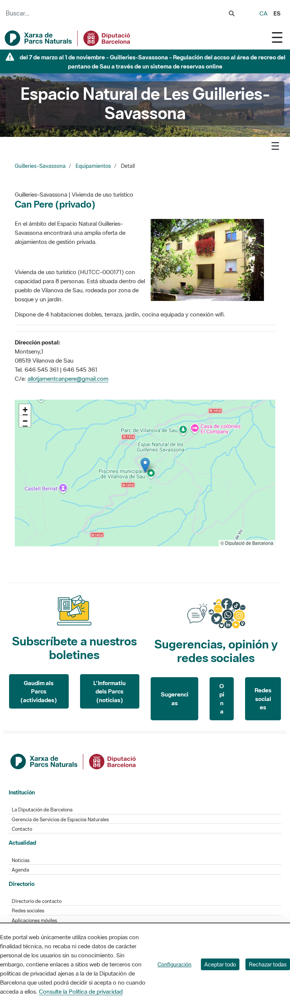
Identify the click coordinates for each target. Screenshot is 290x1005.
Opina (221, 698)
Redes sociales (263, 698)
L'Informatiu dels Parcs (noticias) (109, 691)
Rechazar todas (268, 964)
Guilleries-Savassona (40, 166)
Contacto (22, 829)
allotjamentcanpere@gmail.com (68, 378)
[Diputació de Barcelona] (74, 761)
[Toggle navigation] (277, 37)
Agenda (20, 870)
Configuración (174, 964)
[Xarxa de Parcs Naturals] (68, 38)
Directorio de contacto (37, 901)
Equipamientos (93, 166)
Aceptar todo (220, 964)
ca (263, 13)
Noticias (20, 860)
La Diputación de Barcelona (42, 809)
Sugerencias (174, 698)
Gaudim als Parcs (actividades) (38, 691)
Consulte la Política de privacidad (81, 991)
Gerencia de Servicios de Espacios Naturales (60, 819)
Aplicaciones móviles (34, 920)
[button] (145, 465)
